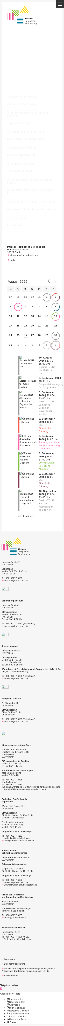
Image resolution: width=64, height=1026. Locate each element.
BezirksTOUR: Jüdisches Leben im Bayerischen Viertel (47, 407)
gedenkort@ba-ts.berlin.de (17, 838)
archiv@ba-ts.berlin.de (15, 917)
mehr (13, 260)
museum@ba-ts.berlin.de (16, 580)
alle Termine (25, 516)
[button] (1, 988)
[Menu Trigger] (60, 4)
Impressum (9, 959)
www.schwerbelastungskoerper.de (20, 885)
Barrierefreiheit (11, 975)
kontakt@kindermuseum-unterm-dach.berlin (25, 789)
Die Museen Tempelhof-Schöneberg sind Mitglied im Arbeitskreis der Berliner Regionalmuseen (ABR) (28, 969)
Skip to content (9, 985)
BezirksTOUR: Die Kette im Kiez (47, 369)
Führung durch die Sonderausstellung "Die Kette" (49, 445)
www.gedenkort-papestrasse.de (19, 840)
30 (55, 335)
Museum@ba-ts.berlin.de (24, 255)
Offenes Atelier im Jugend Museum (47, 465)
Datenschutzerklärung (14, 964)
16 (55, 316)
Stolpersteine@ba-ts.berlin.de (18, 939)
